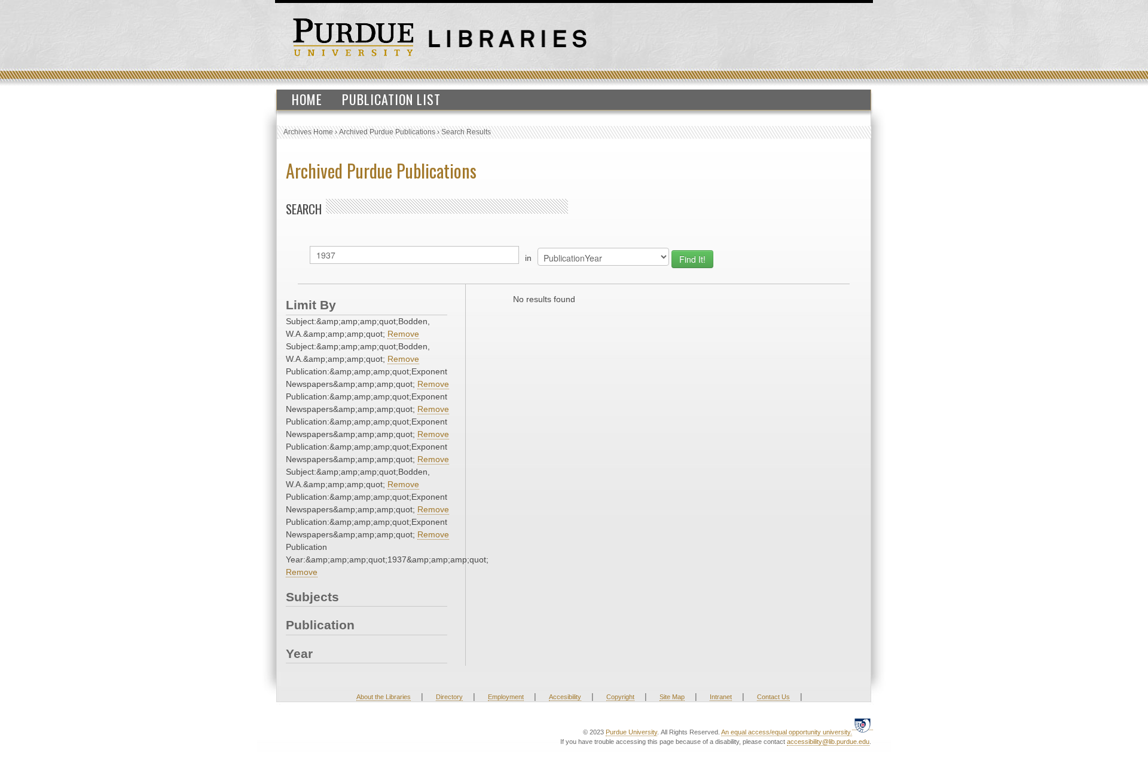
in (528, 258)
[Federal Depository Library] (862, 725)
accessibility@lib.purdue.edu (828, 741)
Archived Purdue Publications (387, 132)
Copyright (620, 696)
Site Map (672, 696)
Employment (506, 696)
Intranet (721, 696)
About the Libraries (383, 696)
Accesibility (565, 696)
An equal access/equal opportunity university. (786, 732)
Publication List (391, 99)
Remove (403, 334)
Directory (449, 696)
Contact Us (773, 696)
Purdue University (631, 732)
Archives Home (308, 132)
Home (307, 99)
